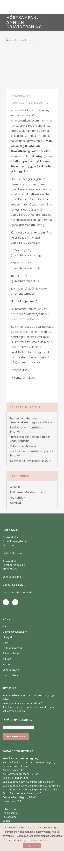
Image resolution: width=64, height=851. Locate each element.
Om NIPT (7, 642)
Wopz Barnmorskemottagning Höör (22, 793)
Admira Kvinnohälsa (13, 770)
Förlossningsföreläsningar (26, 492)
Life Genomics (11, 813)
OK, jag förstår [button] (32, 845)
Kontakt (7, 664)
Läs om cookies (39, 840)
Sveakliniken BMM (12, 801)
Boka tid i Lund (11, 669)
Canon (6, 820)
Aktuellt (15, 487)
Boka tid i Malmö (12, 675)
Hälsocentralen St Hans (15, 766)
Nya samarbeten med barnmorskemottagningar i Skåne (29, 697)
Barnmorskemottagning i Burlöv (20, 797)
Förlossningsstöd (12, 648)
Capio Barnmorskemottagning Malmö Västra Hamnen (32, 785)
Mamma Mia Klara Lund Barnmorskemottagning (29, 762)
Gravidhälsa (26, 319)
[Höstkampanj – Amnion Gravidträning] (32, 64)
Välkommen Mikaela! (23, 446)
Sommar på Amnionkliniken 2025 (31, 460)
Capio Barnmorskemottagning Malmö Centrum (28, 781)
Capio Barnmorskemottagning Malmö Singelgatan (30, 789)
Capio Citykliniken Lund (16, 778)
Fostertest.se (10, 817)
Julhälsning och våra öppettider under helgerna (29, 707)
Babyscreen (9, 809)
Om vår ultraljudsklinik (15, 631)
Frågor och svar (11, 653)
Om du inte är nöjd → (14, 584)
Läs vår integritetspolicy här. (18, 592)
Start (5, 626)
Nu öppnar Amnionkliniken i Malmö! (22, 703)
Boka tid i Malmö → (13, 576)
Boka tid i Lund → (12, 553)
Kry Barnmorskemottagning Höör (21, 774)
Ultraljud (15, 502)
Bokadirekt (22, 331)
